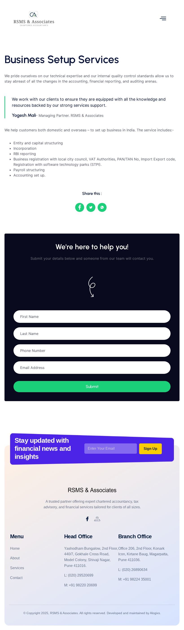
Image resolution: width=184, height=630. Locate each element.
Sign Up (150, 449)
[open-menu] (163, 18)
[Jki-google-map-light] (97, 519)
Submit (92, 386)
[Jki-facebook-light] (87, 519)
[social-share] (79, 207)
